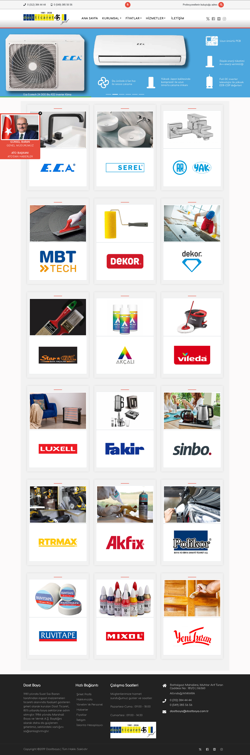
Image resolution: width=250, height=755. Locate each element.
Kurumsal (110, 18)
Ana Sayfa (90, 18)
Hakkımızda (84, 699)
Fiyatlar (132, 18)
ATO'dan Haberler (20, 156)
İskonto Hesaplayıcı (90, 725)
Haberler (82, 709)
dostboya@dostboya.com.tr (189, 711)
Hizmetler (154, 18)
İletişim (177, 18)
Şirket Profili (84, 694)
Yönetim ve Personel (90, 704)
